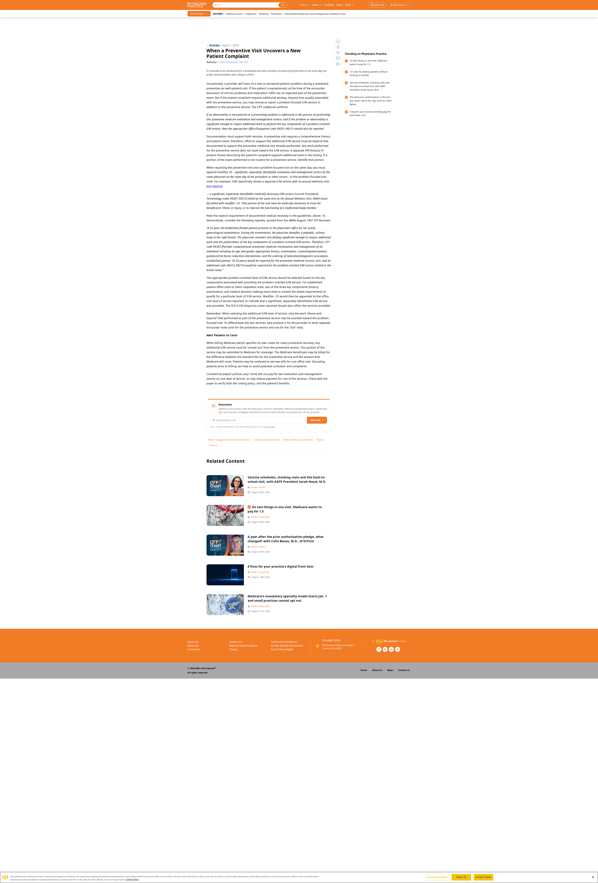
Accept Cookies (483, 877)
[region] (299, 877)
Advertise (193, 645)
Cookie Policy (132, 879)
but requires (214, 186)
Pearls (339, 4)
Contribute (193, 649)
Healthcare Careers (234, 14)
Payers (320, 439)
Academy (329, 4)
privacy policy (269, 426)
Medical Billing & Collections (298, 439)
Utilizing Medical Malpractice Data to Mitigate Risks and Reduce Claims (315, 14)
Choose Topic (197, 13)
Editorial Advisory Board (243, 645)
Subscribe (315, 420)
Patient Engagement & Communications (228, 439)
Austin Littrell (258, 487)
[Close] (593, 877)
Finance (213, 445)
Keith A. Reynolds (260, 516)
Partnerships (276, 14)
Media (315, 4)
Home (364, 670)
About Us (192, 642)
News (390, 670)
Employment (250, 14)
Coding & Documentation (266, 439)
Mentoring (263, 14)
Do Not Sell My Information (287, 645)
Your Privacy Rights (282, 649)
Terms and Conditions (284, 642)
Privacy (233, 649)
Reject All (461, 877)
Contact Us (235, 642)
